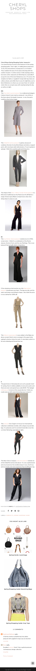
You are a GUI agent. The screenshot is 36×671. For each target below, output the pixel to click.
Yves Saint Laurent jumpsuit (12, 93)
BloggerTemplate (27, 669)
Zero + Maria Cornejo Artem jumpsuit (22, 192)
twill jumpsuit (5, 390)
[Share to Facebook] (8, 510)
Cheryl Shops (18, 6)
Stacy (4, 645)
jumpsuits (9, 515)
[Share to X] (11, 510)
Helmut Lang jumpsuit (10, 335)
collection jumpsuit (22, 460)
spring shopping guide (22, 515)
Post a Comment (8, 656)
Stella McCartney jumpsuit (11, 143)
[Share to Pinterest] (15, 510)
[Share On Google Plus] (18, 510)
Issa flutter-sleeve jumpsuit (12, 239)
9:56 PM (5, 652)
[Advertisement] (18, 33)
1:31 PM (5, 641)
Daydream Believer (8, 634)
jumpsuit (6, 423)
